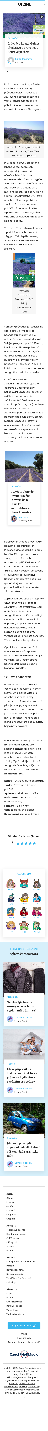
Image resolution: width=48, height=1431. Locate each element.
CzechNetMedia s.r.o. (29, 1368)
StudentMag (34, 1386)
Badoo (9, 1250)
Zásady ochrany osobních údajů (24, 1342)
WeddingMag (32, 1389)
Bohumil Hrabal (14, 1305)
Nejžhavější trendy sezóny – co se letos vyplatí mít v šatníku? (21, 1006)
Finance (11, 1063)
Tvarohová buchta (15, 1229)
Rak (24, 932)
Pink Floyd (11, 1282)
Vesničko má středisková (18, 1278)
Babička (10, 1265)
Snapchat (11, 1214)
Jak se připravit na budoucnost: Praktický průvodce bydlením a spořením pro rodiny (22, 1075)
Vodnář (11, 917)
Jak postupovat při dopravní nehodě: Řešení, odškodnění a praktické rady (23, 1149)
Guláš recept (13, 1238)
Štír (36, 903)
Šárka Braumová (23, 58)
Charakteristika (14, 1301)
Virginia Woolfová (15, 1314)
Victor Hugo (12, 1310)
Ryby (11, 903)
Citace (9, 1198)
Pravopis (10, 1202)
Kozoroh (37, 889)
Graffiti (9, 1206)
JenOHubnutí (32, 1392)
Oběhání (13, 1383)
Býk (24, 889)
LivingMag (10, 1392)
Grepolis (10, 1218)
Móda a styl (12, 996)
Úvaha (9, 1297)
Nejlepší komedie (15, 1274)
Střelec (24, 903)
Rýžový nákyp (13, 1242)
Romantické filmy (15, 1269)
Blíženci (37, 932)
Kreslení (10, 1210)
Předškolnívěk (11, 1386)
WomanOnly (21, 1380)
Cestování (13, 38)
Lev (11, 932)
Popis (9, 1293)
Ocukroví (20, 1392)
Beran (37, 917)
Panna (11, 889)
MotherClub (34, 1380)
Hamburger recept (16, 1234)
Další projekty (24, 1338)
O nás (24, 1333)
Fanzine (23, 1386)
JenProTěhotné (27, 1383)
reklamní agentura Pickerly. (20, 1377)
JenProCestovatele (15, 1389)
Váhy (24, 917)
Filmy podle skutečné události (21, 1261)
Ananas (10, 1246)
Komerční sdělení (23, 1017)
